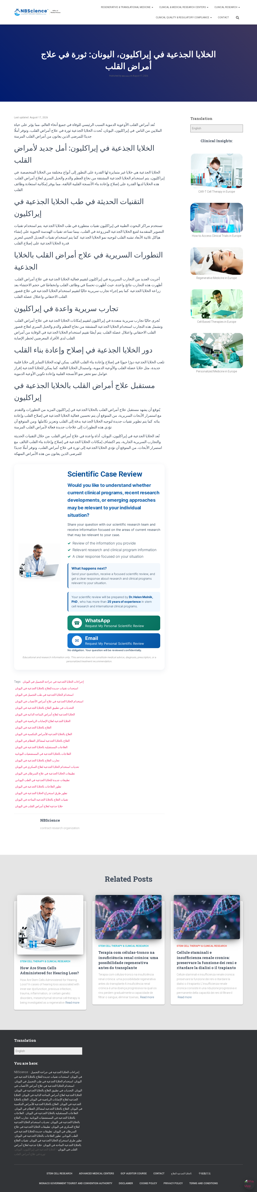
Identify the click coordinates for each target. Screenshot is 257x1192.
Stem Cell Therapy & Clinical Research (45, 961)
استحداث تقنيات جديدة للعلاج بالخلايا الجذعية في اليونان (46, 688)
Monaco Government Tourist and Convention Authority (75, 1183)
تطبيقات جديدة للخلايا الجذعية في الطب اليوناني (42, 780)
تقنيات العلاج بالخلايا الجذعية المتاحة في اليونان (41, 799)
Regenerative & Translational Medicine (126, 7)
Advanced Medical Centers (96, 1173)
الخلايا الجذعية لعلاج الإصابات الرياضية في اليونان (42, 721)
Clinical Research (226, 7)
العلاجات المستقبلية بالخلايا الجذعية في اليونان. (41, 747)
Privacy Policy (173, 1183)
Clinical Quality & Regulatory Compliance (183, 17)
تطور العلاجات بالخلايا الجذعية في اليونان (38, 786)
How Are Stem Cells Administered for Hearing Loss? (49, 970)
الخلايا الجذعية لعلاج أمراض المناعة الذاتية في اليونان (45, 714)
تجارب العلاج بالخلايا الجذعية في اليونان (37, 760)
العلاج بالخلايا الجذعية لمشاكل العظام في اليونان (42, 740)
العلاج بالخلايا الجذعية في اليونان (33, 727)
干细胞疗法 (205, 1173)
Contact (223, 17)
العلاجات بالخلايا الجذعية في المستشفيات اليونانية (43, 753)
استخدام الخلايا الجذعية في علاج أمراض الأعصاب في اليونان (49, 701)
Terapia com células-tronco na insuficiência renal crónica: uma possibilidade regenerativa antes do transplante (128, 960)
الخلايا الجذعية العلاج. (181, 1173)
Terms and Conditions (203, 1183)
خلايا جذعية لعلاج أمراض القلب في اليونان (39, 806)
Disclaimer (126, 1183)
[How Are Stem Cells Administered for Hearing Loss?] (50, 924)
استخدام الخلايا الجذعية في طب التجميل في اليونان (44, 694)
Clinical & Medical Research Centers (182, 7)
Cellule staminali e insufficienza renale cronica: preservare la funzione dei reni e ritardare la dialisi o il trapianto (207, 960)
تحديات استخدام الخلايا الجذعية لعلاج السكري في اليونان (47, 766)
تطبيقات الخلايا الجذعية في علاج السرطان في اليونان (45, 773)
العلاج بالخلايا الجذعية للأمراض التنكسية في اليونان (43, 734)
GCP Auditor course (134, 1173)
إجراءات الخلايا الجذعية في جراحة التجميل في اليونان (53, 681)
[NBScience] (37, 12)
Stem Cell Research (59, 1173)
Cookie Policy (148, 1183)
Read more (72, 1002)
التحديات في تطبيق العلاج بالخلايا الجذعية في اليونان (44, 707)
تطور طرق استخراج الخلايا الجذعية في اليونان (41, 793)
